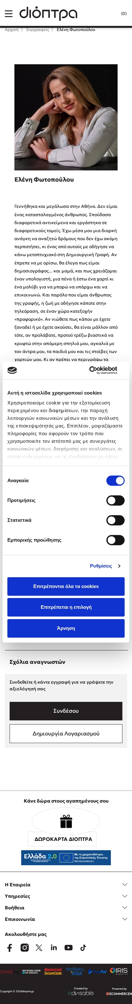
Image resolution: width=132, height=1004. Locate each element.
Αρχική (12, 29)
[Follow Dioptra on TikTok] (83, 948)
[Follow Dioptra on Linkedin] (54, 948)
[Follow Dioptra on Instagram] (24, 948)
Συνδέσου (66, 710)
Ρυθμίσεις (101, 566)
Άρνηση (66, 628)
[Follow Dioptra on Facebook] (9, 948)
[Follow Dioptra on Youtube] (68, 948)
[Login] (111, 13)
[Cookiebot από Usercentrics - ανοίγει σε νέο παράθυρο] (97, 370)
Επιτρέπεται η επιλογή (66, 607)
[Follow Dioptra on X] (39, 948)
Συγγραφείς (37, 29)
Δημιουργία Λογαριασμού (66, 733)
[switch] (115, 500)
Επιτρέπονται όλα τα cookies (66, 586)
